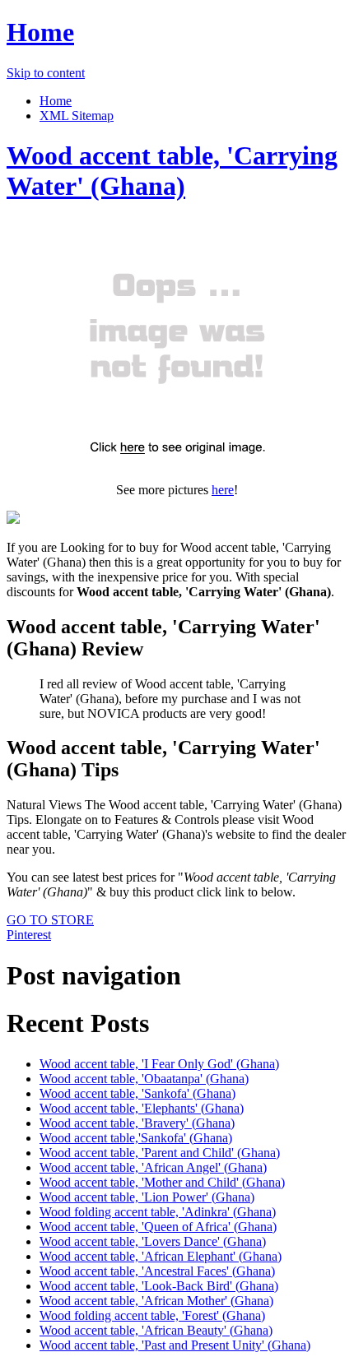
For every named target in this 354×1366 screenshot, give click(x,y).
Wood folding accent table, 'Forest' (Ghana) (152, 1315)
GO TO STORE (50, 920)
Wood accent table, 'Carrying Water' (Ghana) (172, 171)
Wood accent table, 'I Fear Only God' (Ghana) (159, 1064)
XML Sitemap (77, 116)
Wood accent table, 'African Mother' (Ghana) (156, 1301)
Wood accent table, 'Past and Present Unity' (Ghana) (175, 1345)
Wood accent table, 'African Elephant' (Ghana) (161, 1256)
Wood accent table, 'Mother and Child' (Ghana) (162, 1182)
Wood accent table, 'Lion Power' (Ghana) (147, 1197)
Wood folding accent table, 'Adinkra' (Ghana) (158, 1212)
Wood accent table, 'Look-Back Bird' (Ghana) (159, 1286)
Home (40, 32)
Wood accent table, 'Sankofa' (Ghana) (137, 1093)
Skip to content (46, 73)
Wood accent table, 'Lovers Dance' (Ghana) (153, 1241)
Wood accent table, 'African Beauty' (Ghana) (156, 1330)
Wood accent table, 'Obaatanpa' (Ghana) (144, 1079)
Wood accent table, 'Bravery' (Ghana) (137, 1123)
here (223, 490)
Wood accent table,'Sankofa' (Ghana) (136, 1138)
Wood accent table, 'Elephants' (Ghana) (142, 1108)
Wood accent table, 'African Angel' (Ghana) (153, 1167)
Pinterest (29, 935)
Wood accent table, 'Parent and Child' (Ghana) (160, 1153)
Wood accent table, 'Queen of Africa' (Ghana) (158, 1227)
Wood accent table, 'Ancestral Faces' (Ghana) (157, 1271)
